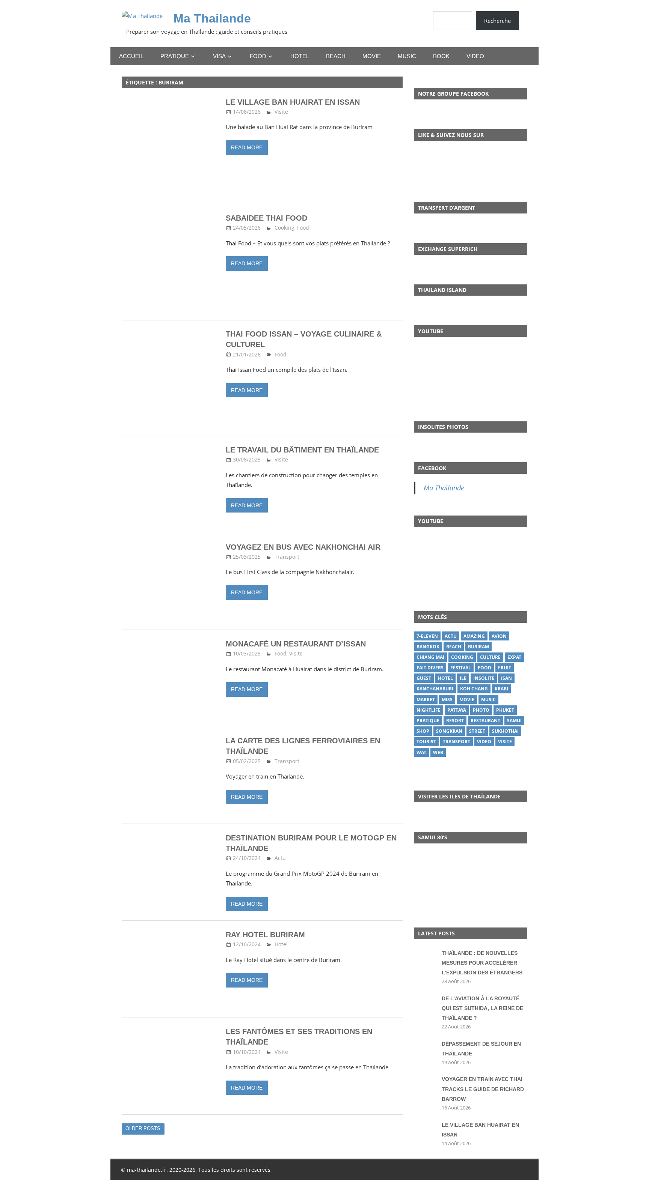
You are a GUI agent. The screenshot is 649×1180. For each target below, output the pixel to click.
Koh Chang (474, 688)
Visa (219, 56)
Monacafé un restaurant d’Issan (296, 644)
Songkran (449, 731)
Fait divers (430, 667)
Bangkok (428, 646)
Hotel (299, 56)
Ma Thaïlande (444, 487)
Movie (371, 56)
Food (258, 56)
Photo (481, 710)
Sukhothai (505, 731)
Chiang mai (430, 657)
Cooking (284, 227)
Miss (447, 699)
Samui (514, 720)
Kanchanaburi (435, 688)
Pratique (174, 56)
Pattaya (456, 710)
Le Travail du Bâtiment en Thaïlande (302, 450)
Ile (463, 678)
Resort (455, 720)
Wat (421, 752)
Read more (247, 147)
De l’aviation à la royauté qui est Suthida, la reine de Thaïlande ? (482, 1008)
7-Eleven (427, 636)
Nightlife (429, 710)
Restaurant (485, 720)
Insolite (483, 678)
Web (438, 752)
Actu (280, 857)
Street (477, 731)
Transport (287, 556)
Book (441, 56)
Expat (514, 657)
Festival (460, 667)
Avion (499, 636)
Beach (336, 56)
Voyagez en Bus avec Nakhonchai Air (303, 547)
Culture (490, 657)
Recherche (497, 20)
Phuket (505, 710)
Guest (424, 678)
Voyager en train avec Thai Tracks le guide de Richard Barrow (483, 1089)
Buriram (478, 646)
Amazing (474, 636)
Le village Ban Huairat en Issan (293, 102)
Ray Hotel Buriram (265, 934)
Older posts (142, 1128)
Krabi (501, 688)
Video (475, 56)
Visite (281, 111)
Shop (423, 731)
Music (407, 56)
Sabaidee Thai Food (266, 218)
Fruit (504, 667)
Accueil (131, 56)
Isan (506, 678)
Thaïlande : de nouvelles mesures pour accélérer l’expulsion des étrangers (482, 963)
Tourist (426, 741)
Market (426, 699)
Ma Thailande (212, 18)
